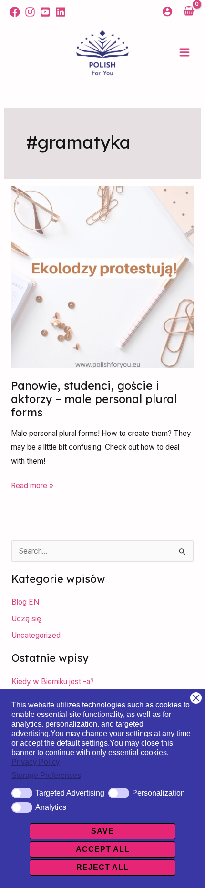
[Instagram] (30, 12)
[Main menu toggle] (184, 53)
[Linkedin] (60, 12)
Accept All (103, 849)
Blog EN (25, 601)
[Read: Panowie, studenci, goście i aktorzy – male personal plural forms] (102, 276)
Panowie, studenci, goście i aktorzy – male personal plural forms (94, 399)
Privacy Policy (35, 762)
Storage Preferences (46, 775)
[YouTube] (45, 12)
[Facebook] (15, 12)
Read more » (32, 484)
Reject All (102, 867)
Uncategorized (36, 635)
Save (102, 831)
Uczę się (26, 618)
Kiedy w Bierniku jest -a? (52, 681)
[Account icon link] (167, 11)
